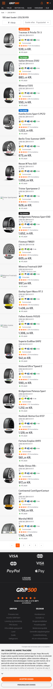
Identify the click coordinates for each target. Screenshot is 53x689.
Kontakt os (40, 618)
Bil (2, 8)
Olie (47, 8)
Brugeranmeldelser (40, 621)
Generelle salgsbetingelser (40, 631)
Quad (29, 8)
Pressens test (13, 614)
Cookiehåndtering (40, 635)
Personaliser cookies (26, 685)
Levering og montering (13, 621)
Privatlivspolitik (40, 624)
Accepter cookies (26, 679)
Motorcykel (19, 8)
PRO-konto (13, 624)
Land (13, 631)
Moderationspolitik (40, 628)
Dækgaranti (13, 638)
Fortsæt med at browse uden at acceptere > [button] (36, 647)
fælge (9, 8)
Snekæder (39, 8)
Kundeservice (40, 614)
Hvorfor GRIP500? (13, 618)
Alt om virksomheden (40, 638)
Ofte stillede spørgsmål (13, 628)
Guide (13, 635)
